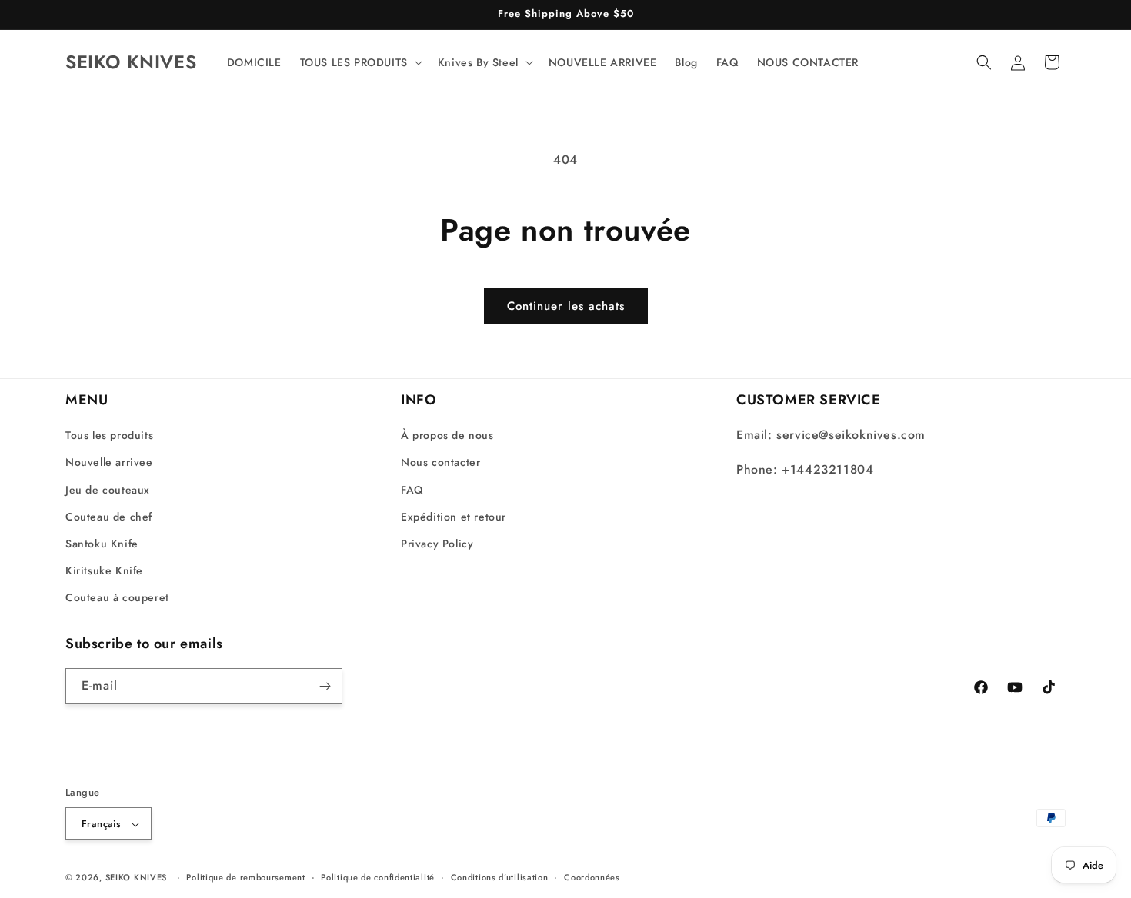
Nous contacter (440, 463)
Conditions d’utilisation (500, 877)
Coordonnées (592, 877)
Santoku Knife (101, 543)
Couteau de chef (108, 516)
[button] (360, 62)
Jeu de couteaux (107, 489)
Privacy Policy (437, 543)
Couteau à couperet (117, 598)
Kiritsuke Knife (104, 570)
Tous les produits (109, 435)
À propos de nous (447, 435)
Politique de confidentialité (378, 877)
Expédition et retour (453, 516)
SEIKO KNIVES (136, 878)
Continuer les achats (566, 306)
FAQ (412, 489)
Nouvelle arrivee (109, 463)
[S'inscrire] (325, 686)
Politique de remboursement (245, 877)
